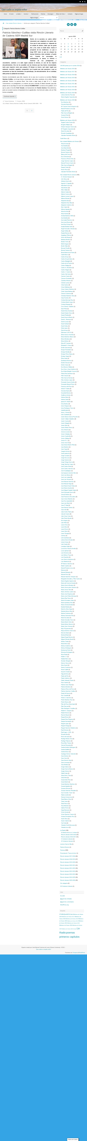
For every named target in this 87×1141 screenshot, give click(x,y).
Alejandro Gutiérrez (66, 205)
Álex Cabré (64, 207)
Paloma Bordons (65, 687)
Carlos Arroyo (65, 257)
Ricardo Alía (64, 734)
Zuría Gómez (64, 117)
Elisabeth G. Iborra (66, 345)
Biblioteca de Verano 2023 (67, 89)
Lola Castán (64, 544)
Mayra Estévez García (67, 630)
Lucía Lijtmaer (65, 550)
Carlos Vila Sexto (66, 274)
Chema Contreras (66, 293)
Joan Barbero (65, 447)
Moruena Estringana (66, 652)
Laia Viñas (64, 522)
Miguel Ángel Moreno (67, 637)
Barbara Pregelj (65, 150)
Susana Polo (64, 115)
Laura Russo (64, 529)
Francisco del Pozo (66, 386)
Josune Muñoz (65, 494)
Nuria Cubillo (64, 669)
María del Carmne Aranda (68, 583)
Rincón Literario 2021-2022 (67, 868)
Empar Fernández (66, 349)
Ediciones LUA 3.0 (66, 332)
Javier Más (64, 425)
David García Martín (66, 317)
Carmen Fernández (66, 278)
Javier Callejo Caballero (67, 419)
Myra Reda (64, 654)
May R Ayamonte (66, 628)
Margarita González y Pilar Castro (70, 578)
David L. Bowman (66, 319)
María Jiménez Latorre (67, 591)
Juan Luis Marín (65, 503)
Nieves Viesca (65, 663)
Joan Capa (64, 449)
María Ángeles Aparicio (67, 581)
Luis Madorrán (65, 561)
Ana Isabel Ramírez (66, 220)
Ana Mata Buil (65, 148)
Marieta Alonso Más (66, 611)
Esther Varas (64, 365)
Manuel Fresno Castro (67, 163)
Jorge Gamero (65, 460)
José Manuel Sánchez (67, 481)
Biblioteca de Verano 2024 (67, 92)
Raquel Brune (65, 717)
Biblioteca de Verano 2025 (67, 100)
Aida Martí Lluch (65, 185)
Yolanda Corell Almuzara (68, 825)
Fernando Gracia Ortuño (68, 382)
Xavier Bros (64, 818)
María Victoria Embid (67, 604)
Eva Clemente (65, 156)
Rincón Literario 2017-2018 (67, 856)
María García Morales (67, 585)
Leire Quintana (65, 537)
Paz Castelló (64, 695)
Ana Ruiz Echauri (66, 224)
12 (68, 46)
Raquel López (65, 723)
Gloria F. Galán (65, 388)
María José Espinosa (67, 594)
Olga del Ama (65, 674)
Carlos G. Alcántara (66, 267)
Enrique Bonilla (65, 352)
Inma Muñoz (64, 403)
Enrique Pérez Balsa (66, 354)
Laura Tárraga (65, 533)
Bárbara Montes (65, 239)
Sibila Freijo (64, 773)
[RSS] (85, 1)
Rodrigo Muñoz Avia (66, 738)
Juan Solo (64, 509)
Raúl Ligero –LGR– (66, 732)
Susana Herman (65, 788)
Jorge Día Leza (65, 457)
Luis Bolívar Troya (66, 555)
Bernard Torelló (65, 248)
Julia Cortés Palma (66, 512)
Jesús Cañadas (65, 434)
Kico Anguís (64, 520)
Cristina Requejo (65, 304)
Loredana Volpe (65, 546)
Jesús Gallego (65, 438)
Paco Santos (64, 682)
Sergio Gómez (65, 771)
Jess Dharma (65, 429)
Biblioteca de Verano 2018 (67, 74)
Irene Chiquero (65, 406)
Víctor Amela (64, 812)
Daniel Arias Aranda (66, 311)
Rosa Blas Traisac (66, 743)
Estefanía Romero (66, 360)
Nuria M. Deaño (65, 671)
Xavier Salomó (65, 821)
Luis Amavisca (65, 553)
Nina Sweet (64, 665)
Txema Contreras (9, 101)
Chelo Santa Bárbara (67, 291)
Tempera (75, 952)
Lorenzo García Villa (66, 844)
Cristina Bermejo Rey (67, 300)
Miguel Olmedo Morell (67, 639)
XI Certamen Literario (67, 841)
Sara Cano (64, 758)
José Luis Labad (65, 477)
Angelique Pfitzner (66, 235)
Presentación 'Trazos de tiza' (68, 853)
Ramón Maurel (65, 715)
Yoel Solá (63, 823)
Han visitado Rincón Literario (14, 23)
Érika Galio (64, 358)
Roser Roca (64, 169)
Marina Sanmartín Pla (67, 615)
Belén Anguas (65, 244)
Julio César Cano (66, 516)
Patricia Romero (64, 847)
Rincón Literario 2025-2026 (31, 103)
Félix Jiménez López (67, 380)
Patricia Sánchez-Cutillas (16, 103)
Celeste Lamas (65, 282)
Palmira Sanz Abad (66, 684)
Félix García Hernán (66, 378)
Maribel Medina (65, 607)
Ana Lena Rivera (65, 222)
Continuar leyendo (9, 96)
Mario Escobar (65, 131)
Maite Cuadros (65, 566)
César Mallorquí (65, 287)
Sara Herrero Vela (66, 760)
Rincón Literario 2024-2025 (67, 877)
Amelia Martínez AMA (67, 215)
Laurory (63, 535)
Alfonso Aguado (65, 209)
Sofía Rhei (64, 777)
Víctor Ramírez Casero (67, 814)
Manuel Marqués (65, 572)
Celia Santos (64, 285)
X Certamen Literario (67, 839)
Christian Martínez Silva (67, 295)
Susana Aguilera (65, 786)
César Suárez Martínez (67, 289)
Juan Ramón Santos (66, 507)
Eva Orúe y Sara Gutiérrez (68, 369)
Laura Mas (64, 527)
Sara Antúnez (65, 756)
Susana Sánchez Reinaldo (68, 790)
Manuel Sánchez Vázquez (68, 576)
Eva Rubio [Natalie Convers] (69, 371)
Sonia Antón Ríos (66, 779)
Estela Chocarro (65, 362)
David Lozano (65, 321)
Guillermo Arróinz (66, 395)
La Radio (6, 103)
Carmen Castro (65, 276)
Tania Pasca (64, 803)
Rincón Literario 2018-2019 (67, 859)
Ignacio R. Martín (66, 401)
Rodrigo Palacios (66, 741)
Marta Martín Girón (66, 622)
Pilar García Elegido (66, 113)
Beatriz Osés (64, 241)
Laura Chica (64, 525)
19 (68, 49)
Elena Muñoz (64, 341)
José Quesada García (67, 492)
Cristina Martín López (67, 302)
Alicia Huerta (64, 213)
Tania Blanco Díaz (66, 799)
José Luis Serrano (66, 479)
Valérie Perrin (64, 808)
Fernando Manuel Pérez (67, 384)
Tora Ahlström (65, 805)
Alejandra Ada (65, 200)
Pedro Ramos (65, 702)
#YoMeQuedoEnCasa (66, 914)
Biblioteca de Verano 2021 (67, 83)
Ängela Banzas (65, 233)
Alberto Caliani (65, 192)
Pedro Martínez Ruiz (67, 699)
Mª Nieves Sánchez (66, 563)
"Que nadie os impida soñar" (43, 949)
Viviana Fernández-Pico (67, 816)
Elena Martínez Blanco (67, 336)
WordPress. (82, 952)
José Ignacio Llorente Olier (68, 473)
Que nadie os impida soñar (14, 9)
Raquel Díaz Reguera (67, 719)
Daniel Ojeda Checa (66, 313)
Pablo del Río (64, 111)
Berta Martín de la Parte (67, 252)
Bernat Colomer (65, 152)
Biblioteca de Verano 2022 (67, 86)
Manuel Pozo (64, 574)
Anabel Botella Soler (66, 226)
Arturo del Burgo (65, 237)
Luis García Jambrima (67, 559)
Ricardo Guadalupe (66, 133)
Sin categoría (64, 883)
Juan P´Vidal (64, 505)
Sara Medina (64, 764)
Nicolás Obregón (65, 661)
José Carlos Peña (66, 466)
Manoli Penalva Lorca (67, 108)
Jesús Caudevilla (66, 436)
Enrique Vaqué (65, 356)
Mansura (63, 570)
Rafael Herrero (65, 712)
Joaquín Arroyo (65, 451)
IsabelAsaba (64, 410)
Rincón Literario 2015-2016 (68, 834)
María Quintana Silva (67, 602)
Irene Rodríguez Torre (67, 408)
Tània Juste (64, 801)
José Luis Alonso (66, 475)
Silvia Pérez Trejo (66, 775)
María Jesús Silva (66, 589)
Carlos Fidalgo (65, 265)
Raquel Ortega (65, 725)
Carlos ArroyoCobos (66, 259)
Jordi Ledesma (65, 453)
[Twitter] (82, 1)
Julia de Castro (65, 514)
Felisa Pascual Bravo (67, 373)
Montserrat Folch (66, 650)
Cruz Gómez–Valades (67, 306)
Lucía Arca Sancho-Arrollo (68, 548)
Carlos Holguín (65, 270)
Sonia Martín (64, 782)
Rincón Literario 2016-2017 (68, 837)
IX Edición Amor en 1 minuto (69, 832)
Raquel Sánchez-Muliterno (68, 728)
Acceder (62, 896)
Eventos (74, 928)
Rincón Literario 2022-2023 (67, 871)
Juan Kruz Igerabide (66, 501)
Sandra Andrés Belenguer (68, 747)
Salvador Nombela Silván (68, 135)
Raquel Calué (65, 167)
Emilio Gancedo (65, 347)
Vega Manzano (65, 810)
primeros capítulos (69, 936)
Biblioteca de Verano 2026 (67, 120)
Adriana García (65, 181)
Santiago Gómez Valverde (68, 754)
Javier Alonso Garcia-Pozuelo (69, 416)
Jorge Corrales (65, 455)
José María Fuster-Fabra (68, 486)
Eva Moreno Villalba (66, 367)
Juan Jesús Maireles (67, 499)
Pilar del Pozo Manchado (68, 704)
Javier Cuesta (65, 421)
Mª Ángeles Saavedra (67, 129)
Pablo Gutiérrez (65, 678)
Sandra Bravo (65, 751)
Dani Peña (64, 308)
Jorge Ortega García (67, 462)
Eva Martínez (65, 102)
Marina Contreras (66, 613)
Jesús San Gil (65, 442)
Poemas (62, 850)
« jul (60, 57)
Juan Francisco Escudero (68, 496)
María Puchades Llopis (67, 600)
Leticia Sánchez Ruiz (67, 95)
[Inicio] (3, 23)
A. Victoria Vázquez (66, 177)
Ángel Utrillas (64, 231)
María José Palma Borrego (68, 596)
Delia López (64, 328)
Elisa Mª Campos (66, 343)
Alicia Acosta (64, 143)
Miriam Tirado (65, 641)
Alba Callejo (64, 190)
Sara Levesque (65, 762)
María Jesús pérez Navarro (68, 587)
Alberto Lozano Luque (67, 196)
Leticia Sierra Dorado (67, 540)
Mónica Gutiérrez (66, 646)
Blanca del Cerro (65, 154)
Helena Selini (64, 399)
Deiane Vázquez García (67, 126)
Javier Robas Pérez (66, 427)
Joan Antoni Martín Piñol (68, 445)
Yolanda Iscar (65, 827)
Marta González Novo (67, 620)
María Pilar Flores (66, 598)
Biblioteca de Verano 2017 (67, 71)
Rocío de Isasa (65, 736)
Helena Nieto (64, 397)
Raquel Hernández (66, 721)
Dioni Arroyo (64, 330)
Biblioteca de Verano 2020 (67, 80)
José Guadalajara (66, 470)
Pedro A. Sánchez (66, 697)
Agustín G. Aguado (66, 183)
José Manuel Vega (66, 483)
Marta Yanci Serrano (66, 626)
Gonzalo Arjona (65, 104)
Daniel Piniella (65, 315)
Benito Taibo (64, 246)
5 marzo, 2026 (21, 101)
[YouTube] (80, 1)
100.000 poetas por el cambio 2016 (70, 65)
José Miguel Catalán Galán (68, 490)
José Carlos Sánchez (67, 468)
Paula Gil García (65, 693)
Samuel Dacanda (66, 745)
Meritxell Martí (65, 635)
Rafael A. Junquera (66, 710)
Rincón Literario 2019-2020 (67, 862)
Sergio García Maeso (67, 769)
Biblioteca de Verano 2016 (67, 68)
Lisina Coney (64, 542)
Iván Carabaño (65, 414)
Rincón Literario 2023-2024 (67, 874)
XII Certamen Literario (66, 886)
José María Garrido (66, 488)
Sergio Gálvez (65, 767)
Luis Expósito (65, 557)
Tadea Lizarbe (65, 795)
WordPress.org (64, 904)
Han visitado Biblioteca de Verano (69, 141)
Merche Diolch (65, 633)
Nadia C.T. (64, 656)
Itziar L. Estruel (65, 412)
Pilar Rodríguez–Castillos (68, 708)
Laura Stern (64, 531)
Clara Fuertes (65, 298)
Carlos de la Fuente (66, 263)
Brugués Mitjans (65, 124)
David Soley (64, 326)
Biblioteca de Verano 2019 (67, 77)
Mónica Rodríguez (66, 648)
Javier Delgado (65, 423)
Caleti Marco (63, 138)
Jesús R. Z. (64, 440)
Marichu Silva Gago (66, 609)
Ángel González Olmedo (68, 228)
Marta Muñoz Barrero (67, 624)
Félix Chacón (64, 375)
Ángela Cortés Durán (67, 122)
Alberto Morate (65, 198)
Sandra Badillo (65, 749)
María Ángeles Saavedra (68, 97)
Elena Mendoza (65, 339)
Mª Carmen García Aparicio (68, 106)
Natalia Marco (65, 658)
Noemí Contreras (66, 667)
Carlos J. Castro (65, 272)
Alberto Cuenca (65, 194)
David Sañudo (65, 323)
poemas (70, 932)
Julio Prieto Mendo (66, 518)
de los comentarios (67, 902)
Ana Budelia (64, 145)
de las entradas (66, 898)
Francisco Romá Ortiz (67, 158)
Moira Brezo (64, 643)
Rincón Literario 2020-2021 (67, 865)
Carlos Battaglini (65, 261)
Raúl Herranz (64, 730)
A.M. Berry (64, 179)
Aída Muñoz (64, 187)
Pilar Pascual (64, 706)
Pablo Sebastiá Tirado (67, 680)
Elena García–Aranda (67, 334)
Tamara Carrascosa (66, 797)
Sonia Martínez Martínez (68, 784)
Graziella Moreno (66, 393)
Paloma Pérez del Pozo (67, 689)
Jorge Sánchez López (67, 161)
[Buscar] (56, 17)
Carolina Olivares (66, 280)
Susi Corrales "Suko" (67, 792)
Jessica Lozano (65, 432)
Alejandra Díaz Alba (66, 202)
